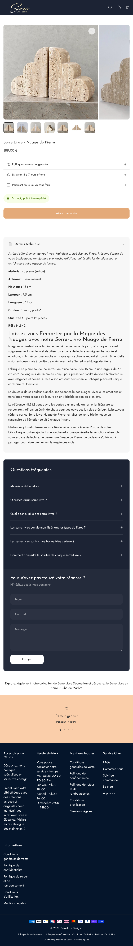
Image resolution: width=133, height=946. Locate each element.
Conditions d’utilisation (82, 934)
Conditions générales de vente (82, 764)
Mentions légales (81, 811)
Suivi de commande (110, 777)
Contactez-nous (113, 769)
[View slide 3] (68, 730)
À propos (109, 793)
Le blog (108, 786)
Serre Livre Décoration (73, 683)
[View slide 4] (73, 730)
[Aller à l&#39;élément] (8, 127)
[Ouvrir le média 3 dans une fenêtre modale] (91, 31)
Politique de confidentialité (79, 775)
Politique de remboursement (31, 934)
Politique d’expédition (105, 934)
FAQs (106, 762)
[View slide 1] (60, 730)
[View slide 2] (64, 730)
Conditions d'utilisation (77, 802)
